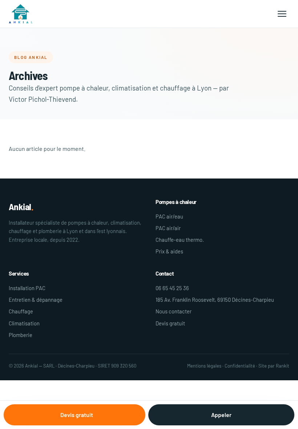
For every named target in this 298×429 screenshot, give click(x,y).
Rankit (282, 366)
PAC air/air (168, 228)
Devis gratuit (170, 323)
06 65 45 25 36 (172, 288)
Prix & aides (169, 251)
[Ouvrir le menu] (282, 14)
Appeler (221, 414)
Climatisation (24, 323)
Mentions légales (204, 366)
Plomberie (20, 335)
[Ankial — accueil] (21, 14)
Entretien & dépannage (36, 299)
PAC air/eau (169, 216)
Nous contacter (174, 311)
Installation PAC (27, 288)
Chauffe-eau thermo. (180, 239)
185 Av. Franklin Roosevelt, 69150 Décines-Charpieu (215, 299)
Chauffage (21, 311)
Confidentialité (240, 366)
